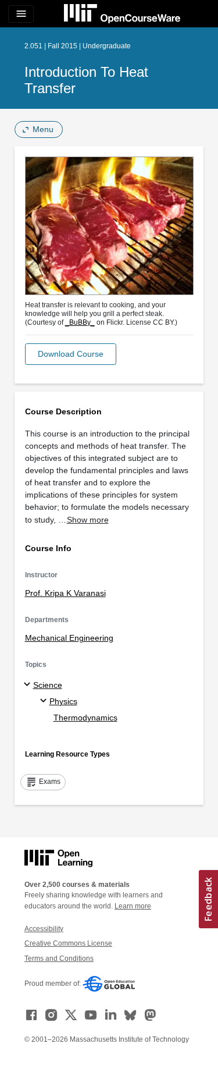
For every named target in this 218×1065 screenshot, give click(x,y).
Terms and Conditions (59, 958)
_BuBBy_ (80, 322)
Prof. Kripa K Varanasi (65, 593)
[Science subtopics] (29, 685)
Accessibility (43, 929)
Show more (88, 519)
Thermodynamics (85, 717)
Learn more (133, 906)
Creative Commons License (68, 943)
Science (47, 685)
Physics (63, 701)
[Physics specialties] (45, 701)
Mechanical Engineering (69, 637)
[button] (70, 354)
